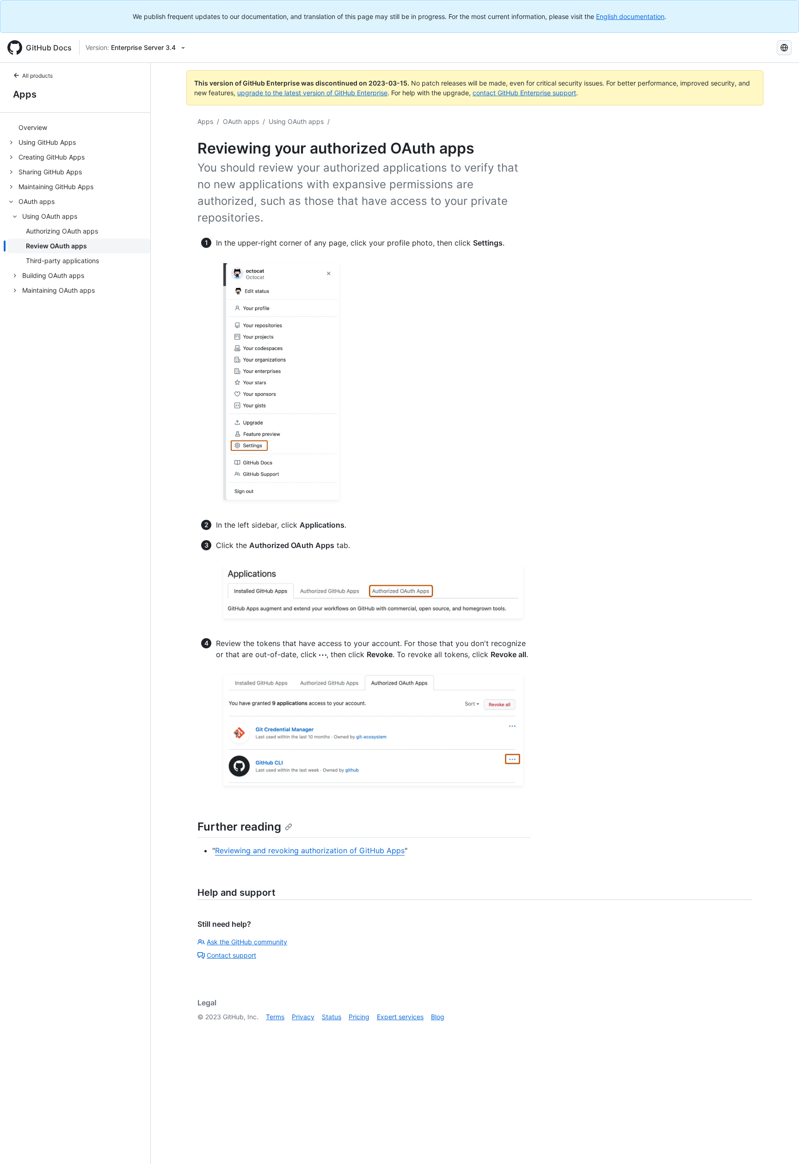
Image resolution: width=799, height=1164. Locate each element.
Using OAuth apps (296, 121)
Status (331, 1017)
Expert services (400, 1017)
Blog (437, 1017)
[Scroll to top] (778, 1143)
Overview (32, 128)
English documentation (630, 16)
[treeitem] (78, 127)
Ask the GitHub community (247, 942)
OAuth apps (241, 121)
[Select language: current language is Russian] (784, 47)
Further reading (239, 826)
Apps (25, 94)
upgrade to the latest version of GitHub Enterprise (312, 93)
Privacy (303, 1017)
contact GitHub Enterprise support (524, 93)
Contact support (231, 955)
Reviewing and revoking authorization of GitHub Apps (310, 850)
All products (37, 75)
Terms (275, 1017)
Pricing (359, 1017)
